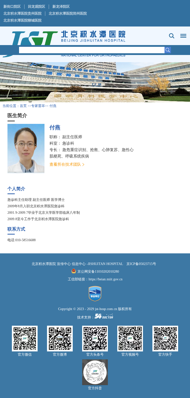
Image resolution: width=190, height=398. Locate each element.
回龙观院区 (36, 6)
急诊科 (68, 143)
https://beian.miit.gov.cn (105, 279)
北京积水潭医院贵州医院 (22, 13)
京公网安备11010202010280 (98, 271)
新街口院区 (12, 6)
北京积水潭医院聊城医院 (22, 20)
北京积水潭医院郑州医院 (68, 13)
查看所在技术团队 (65, 164)
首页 (23, 106)
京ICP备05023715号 (141, 264)
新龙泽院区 (61, 6)
